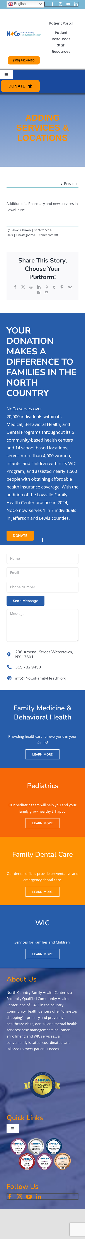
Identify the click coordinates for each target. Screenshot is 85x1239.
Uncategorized (25, 235)
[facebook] (52, 4)
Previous (71, 183)
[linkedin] (76, 4)
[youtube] (68, 4)
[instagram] (60, 4)
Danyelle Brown (20, 230)
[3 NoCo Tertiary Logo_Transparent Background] (24, 25)
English (19, 4)
